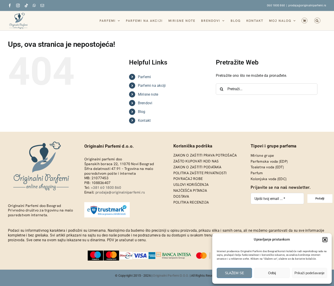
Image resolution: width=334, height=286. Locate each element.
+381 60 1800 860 (106, 187)
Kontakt (144, 120)
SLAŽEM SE (234, 273)
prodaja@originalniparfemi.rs (307, 5)
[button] (325, 239)
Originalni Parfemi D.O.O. (171, 275)
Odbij (272, 273)
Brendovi (145, 103)
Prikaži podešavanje (309, 273)
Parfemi (144, 77)
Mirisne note (148, 94)
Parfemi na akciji (152, 85)
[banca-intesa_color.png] (173, 254)
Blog (141, 111)
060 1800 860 (276, 5)
